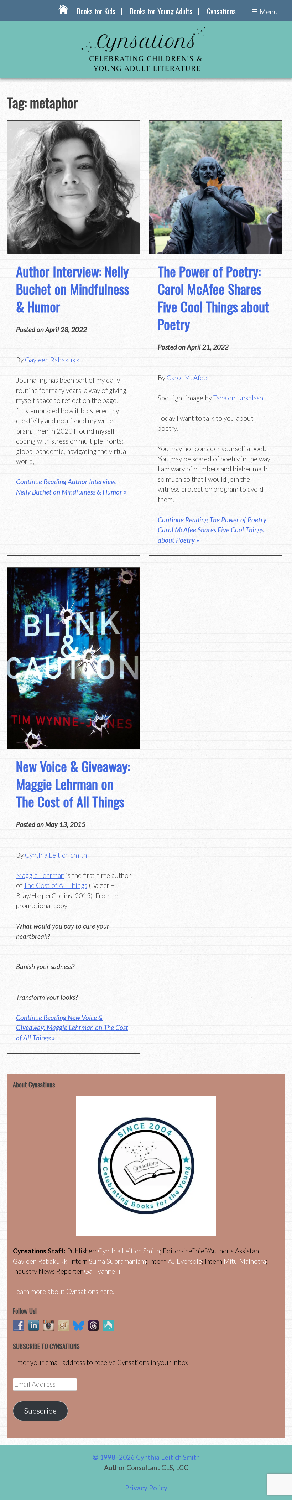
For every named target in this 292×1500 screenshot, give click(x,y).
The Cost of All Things (55, 885)
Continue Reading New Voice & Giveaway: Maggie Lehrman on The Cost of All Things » (72, 1027)
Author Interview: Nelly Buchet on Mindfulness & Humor (72, 288)
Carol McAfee (187, 377)
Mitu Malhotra (245, 1261)
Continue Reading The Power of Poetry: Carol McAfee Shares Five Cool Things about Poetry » (213, 530)
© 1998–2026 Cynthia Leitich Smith (146, 1457)
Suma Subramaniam (117, 1261)
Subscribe (40, 1410)
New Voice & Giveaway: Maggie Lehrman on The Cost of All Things (73, 783)
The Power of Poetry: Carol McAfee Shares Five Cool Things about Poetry (213, 297)
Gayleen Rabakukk (52, 360)
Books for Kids (96, 11)
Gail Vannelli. (103, 1271)
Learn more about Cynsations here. (63, 1291)
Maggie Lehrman (40, 875)
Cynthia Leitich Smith (56, 855)
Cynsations (221, 11)
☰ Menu (264, 11)
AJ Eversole (185, 1261)
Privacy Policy (146, 1488)
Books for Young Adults (161, 11)
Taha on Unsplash (238, 398)
